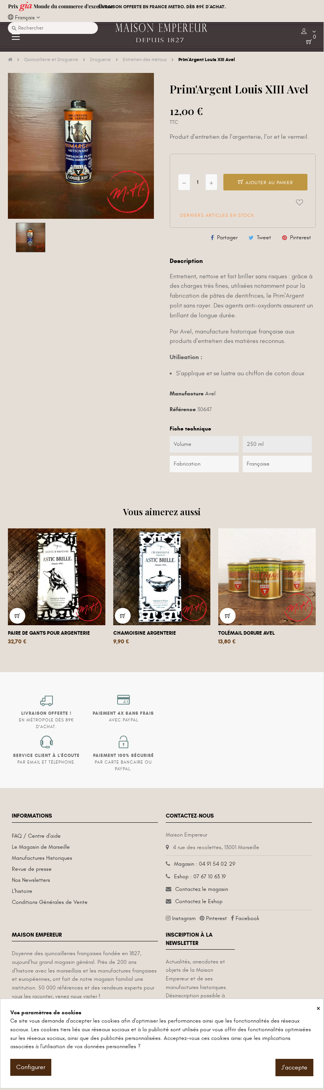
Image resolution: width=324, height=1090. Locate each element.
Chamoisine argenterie (144, 633)
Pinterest (300, 237)
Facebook (247, 918)
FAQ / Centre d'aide (36, 836)
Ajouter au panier (268, 182)
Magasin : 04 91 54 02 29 (204, 864)
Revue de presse (32, 869)
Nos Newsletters (31, 880)
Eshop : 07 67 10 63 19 (200, 876)
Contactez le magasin (201, 889)
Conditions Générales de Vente (50, 902)
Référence (183, 409)
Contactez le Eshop (199, 901)
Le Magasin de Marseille (41, 847)
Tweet (264, 237)
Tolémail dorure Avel (246, 633)
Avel (210, 393)
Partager (227, 237)
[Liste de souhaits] (299, 202)
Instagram (184, 918)
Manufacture (187, 393)
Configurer (30, 1067)
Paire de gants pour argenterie (49, 633)
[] (17, 616)
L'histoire (22, 891)
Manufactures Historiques (42, 858)
